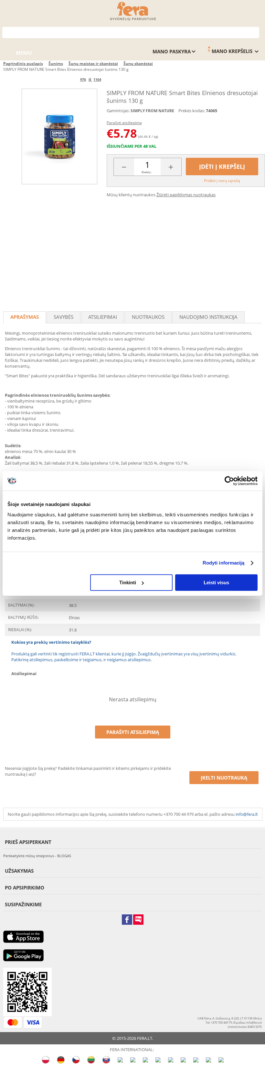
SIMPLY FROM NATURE (152, 110)
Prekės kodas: (191, 110)
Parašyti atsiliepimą (124, 122)
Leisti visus (216, 582)
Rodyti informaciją (224, 563)
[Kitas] (112, 79)
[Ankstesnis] (69, 79)
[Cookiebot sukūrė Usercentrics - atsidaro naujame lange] (229, 481)
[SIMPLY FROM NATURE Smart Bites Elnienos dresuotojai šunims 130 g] (59, 136)
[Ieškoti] (254, 32)
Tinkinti (127, 582)
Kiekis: (147, 172)
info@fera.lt (247, 814)
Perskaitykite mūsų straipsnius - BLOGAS (37, 855)
